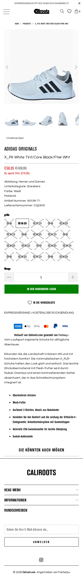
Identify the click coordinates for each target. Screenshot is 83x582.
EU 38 (50, 223)
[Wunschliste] (68, 11)
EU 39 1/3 (11, 234)
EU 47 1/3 (37, 256)
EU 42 (65, 234)
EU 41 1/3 (52, 234)
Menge (7, 268)
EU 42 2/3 (11, 245)
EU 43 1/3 (25, 245)
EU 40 (24, 234)
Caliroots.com (29, 572)
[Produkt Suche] (62, 11)
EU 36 (9, 223)
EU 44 (39, 245)
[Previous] (7, 67)
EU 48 (50, 256)
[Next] (75, 67)
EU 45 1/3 (67, 245)
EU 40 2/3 (37, 234)
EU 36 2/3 (22, 223)
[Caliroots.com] (41, 11)
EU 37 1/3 (37, 223)
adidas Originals (20, 148)
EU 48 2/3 (63, 256)
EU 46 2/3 (22, 256)
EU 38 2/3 (63, 223)
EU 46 (9, 256)
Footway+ (64, 335)
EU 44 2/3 (52, 245)
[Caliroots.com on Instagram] (41, 559)
